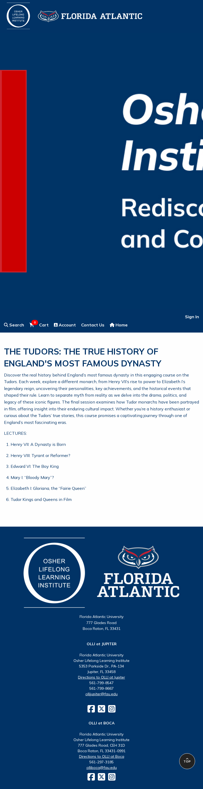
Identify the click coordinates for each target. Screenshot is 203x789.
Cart (41, 325)
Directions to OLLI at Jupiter (101, 677)
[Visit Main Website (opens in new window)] (68, 12)
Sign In (192, 316)
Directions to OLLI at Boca (101, 756)
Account (67, 325)
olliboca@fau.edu (101, 767)
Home (121, 325)
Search (16, 325)
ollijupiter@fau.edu (101, 694)
